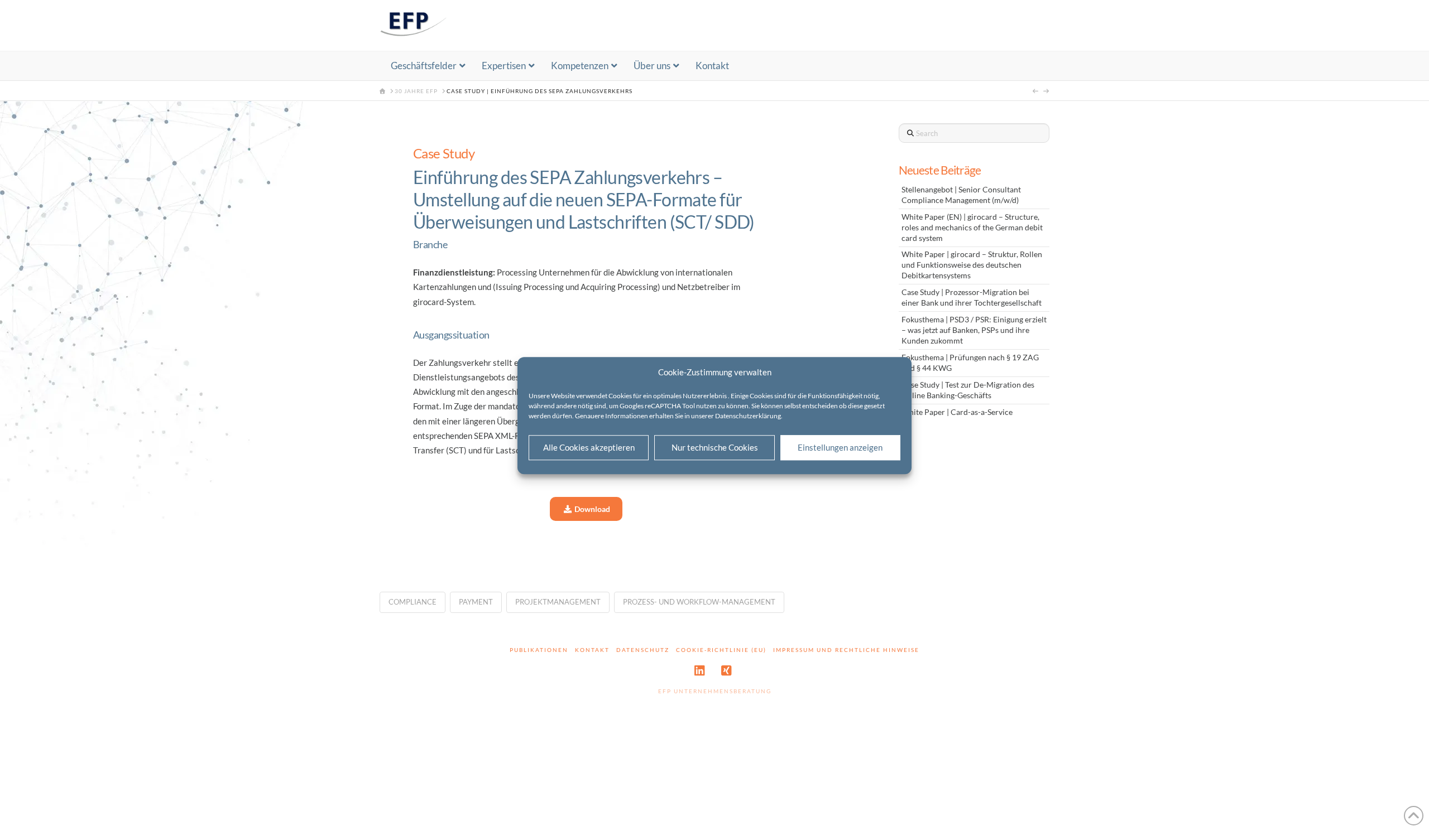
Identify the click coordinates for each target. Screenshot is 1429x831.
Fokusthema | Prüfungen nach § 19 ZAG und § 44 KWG (970, 363)
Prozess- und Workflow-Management (699, 601)
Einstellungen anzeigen (840, 447)
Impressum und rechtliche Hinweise (846, 649)
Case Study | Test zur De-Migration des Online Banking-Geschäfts (967, 390)
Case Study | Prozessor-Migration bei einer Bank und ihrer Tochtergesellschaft (971, 297)
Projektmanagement (558, 601)
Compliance (413, 601)
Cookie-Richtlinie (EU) (721, 649)
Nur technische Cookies (715, 447)
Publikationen (539, 649)
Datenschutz (642, 649)
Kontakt (592, 649)
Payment (476, 601)
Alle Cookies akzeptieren (589, 447)
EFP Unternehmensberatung (714, 691)
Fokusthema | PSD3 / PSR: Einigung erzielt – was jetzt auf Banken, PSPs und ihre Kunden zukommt (974, 330)
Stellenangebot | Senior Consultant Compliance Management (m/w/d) (961, 195)
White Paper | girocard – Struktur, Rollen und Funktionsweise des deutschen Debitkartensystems (971, 265)
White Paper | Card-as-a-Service (957, 412)
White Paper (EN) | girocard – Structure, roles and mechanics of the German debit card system (972, 227)
